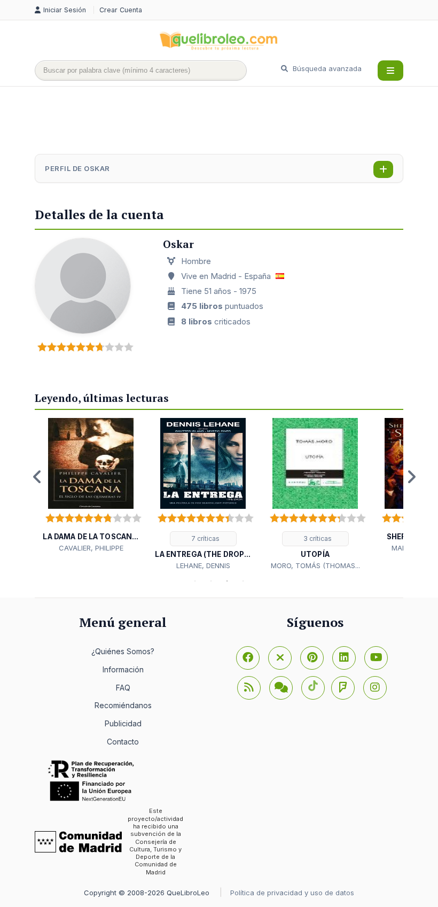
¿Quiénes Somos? (122, 651)
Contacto (123, 741)
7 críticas (205, 538)
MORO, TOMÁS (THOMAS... (315, 565)
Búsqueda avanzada (326, 68)
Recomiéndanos (123, 705)
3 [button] (227, 581)
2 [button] (211, 581)
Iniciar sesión (65, 10)
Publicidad (123, 723)
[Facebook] (248, 658)
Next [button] (411, 477)
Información (123, 669)
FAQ (123, 687)
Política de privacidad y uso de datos (292, 892)
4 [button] (243, 581)
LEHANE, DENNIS (203, 565)
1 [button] (195, 581)
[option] (91, 485)
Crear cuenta (120, 10)
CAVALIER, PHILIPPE (91, 548)
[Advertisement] (229, 121)
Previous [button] (37, 477)
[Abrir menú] (390, 70)
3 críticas (317, 538)
